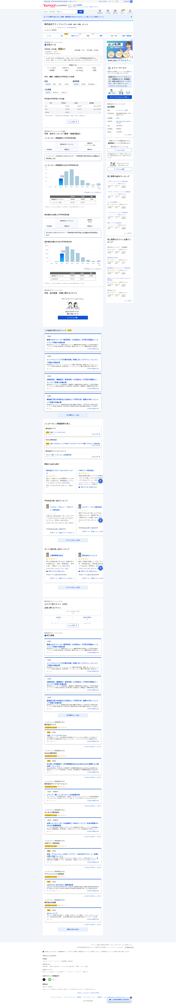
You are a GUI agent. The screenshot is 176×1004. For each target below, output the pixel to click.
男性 (54, 84)
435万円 (123, 296)
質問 (101, 36)
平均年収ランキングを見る (92, 192)
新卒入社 (55, 92)
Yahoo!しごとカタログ (50, 951)
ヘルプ (109, 1)
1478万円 (124, 218)
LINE (53, 979)
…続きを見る (65, 483)
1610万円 (124, 187)
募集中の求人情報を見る (89, 487)
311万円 (123, 273)
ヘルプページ (120, 944)
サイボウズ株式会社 (51, 812)
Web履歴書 (64, 961)
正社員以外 (91, 84)
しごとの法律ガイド (60, 971)
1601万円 (124, 197)
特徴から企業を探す (55, 966)
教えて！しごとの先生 (48, 971)
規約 (79, 997)
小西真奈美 (126, 1)
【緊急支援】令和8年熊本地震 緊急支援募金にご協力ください (60, 1)
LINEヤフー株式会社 (86, 470)
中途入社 (63, 92)
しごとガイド (70, 971)
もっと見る (127, 134)
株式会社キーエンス (89, 555)
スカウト (122, 13)
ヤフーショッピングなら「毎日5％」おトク (86, 7)
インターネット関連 (122, 110)
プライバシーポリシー (56, 997)
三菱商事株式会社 (56, 555)
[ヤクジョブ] (119, 62)
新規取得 (79, 5)
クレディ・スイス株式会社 (92, 507)
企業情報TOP (61, 951)
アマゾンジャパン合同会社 (54, 874)
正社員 (83, 84)
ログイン (70, 7)
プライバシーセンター (69, 997)
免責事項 (99, 997)
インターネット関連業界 (50, 30)
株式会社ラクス (50, 724)
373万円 (123, 252)
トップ (49, 36)
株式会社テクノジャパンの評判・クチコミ (89, 951)
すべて (48, 84)
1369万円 (124, 228)
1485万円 (124, 207)
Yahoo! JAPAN (103, 1)
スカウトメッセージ (48, 961)
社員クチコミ (76, 35)
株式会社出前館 (50, 902)
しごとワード (78, 971)
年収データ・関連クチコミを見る (61, 532)
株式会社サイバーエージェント (56, 784)
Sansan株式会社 (50, 753)
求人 (64, 35)
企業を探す (100, 13)
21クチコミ (62, 27)
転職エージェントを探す (82, 966)
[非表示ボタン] (131, 998)
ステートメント (89, 997)
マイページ (130, 13)
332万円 (123, 285)
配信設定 (70, 961)
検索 (131, 1)
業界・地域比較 (126, 36)
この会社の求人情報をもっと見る (92, 746)
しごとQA (107, 13)
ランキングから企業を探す (67, 966)
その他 (66, 84)
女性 (60, 84)
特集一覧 (115, 13)
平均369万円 (72, 27)
